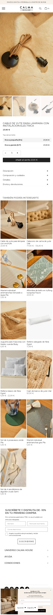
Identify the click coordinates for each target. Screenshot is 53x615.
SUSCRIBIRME (26, 541)
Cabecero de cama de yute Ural (39, 242)
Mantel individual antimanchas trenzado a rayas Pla (11, 292)
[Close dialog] (51, 590)
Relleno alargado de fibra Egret (38, 343)
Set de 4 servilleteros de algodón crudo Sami (11, 490)
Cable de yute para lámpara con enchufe (13, 242)
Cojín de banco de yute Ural (39, 391)
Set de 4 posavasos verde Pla (12, 441)
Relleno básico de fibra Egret (11, 392)
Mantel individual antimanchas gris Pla (36, 441)
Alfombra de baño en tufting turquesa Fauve (39, 291)
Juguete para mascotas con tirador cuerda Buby (13, 343)
